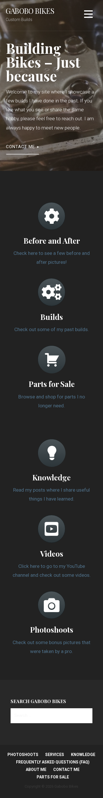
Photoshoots (22, 754)
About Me (36, 769)
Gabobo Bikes (30, 11)
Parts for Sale (53, 777)
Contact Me (20, 146)
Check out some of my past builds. (51, 329)
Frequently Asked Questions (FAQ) (53, 762)
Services (54, 754)
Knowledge (83, 754)
